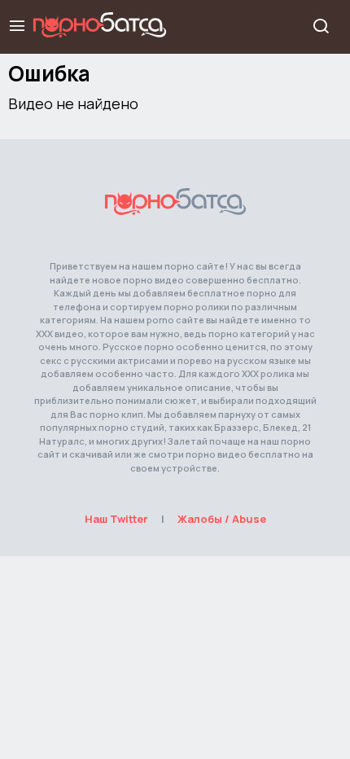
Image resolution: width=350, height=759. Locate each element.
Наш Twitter (116, 518)
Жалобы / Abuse (221, 518)
